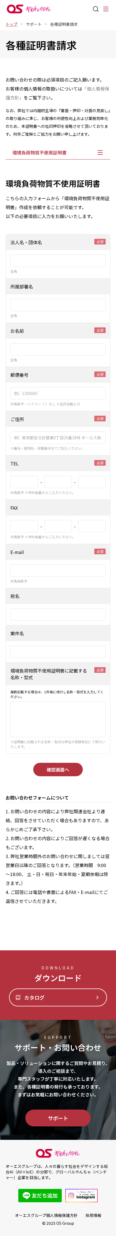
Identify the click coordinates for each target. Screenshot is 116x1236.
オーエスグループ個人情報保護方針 (46, 1215)
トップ (11, 24)
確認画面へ (58, 769)
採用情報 (93, 1215)
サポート (34, 24)
